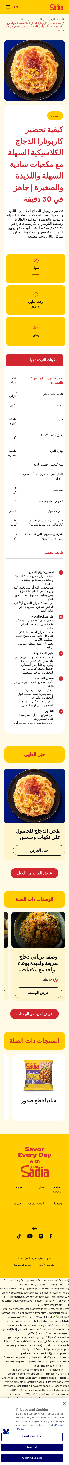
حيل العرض (39, 850)
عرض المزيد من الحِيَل (34, 873)
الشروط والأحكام (47, 1264)
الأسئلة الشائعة (36, 1203)
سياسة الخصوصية (22, 1264)
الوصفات (37, 19)
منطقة (23, 19)
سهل (36, 268)
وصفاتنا (58, 1203)
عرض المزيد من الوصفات (34, 1014)
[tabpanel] (34, 965)
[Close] (64, 1403)
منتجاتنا (18, 1187)
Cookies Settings (31, 1436)
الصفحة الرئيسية (55, 19)
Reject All (32, 1447)
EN (16, 7)
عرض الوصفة (38, 992)
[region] (34, 1431)
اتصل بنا (40, 1187)
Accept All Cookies (32, 1458)
